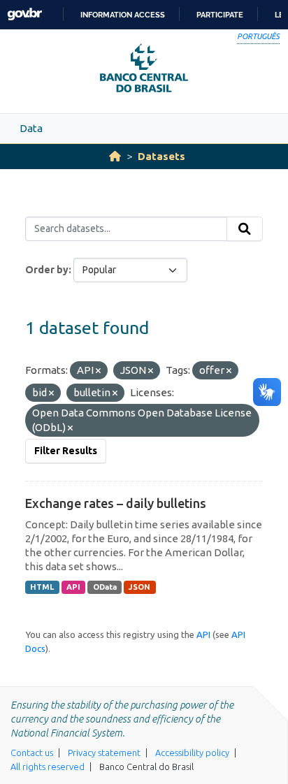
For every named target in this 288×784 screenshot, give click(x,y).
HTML (42, 587)
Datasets (161, 156)
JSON (139, 587)
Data (31, 128)
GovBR (24, 14)
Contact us (31, 752)
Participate (219, 15)
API (73, 587)
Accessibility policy (192, 752)
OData (105, 587)
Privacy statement (104, 752)
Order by (47, 269)
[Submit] (244, 229)
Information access (122, 15)
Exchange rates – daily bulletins (115, 503)
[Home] (115, 156)
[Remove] (98, 371)
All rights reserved (47, 766)
